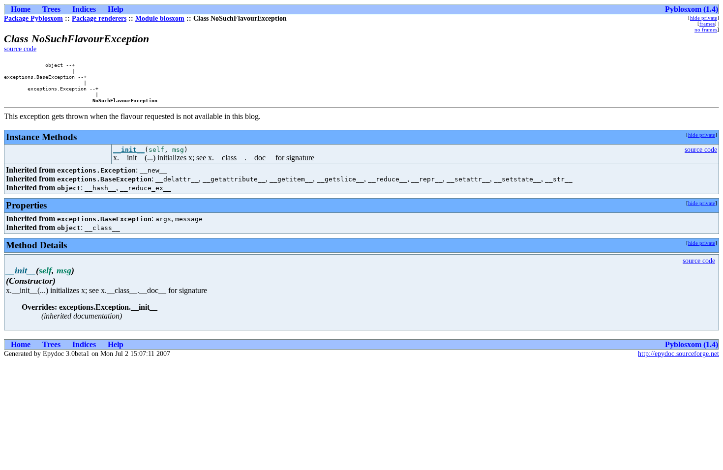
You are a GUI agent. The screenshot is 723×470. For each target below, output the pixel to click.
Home (20, 9)
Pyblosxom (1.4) (691, 9)
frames (707, 24)
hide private (703, 18)
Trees (51, 9)
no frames (705, 29)
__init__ (129, 149)
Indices (84, 9)
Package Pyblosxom (33, 18)
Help (115, 9)
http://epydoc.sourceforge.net (678, 353)
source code (20, 49)
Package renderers (99, 18)
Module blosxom (159, 18)
